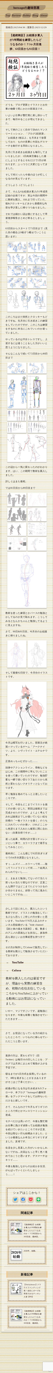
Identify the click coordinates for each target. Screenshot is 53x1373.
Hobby (27, 15)
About (43, 15)
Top (8, 15)
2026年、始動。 (30, 1251)
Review (16, 15)
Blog (35, 15)
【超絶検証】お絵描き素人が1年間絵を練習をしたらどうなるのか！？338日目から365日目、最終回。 (33, 1230)
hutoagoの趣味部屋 (26, 7)
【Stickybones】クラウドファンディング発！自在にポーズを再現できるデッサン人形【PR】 (32, 1291)
